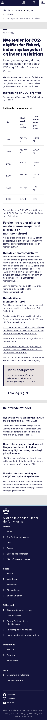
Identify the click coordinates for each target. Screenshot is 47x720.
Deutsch (11, 655)
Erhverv (18, 10)
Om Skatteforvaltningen (18, 537)
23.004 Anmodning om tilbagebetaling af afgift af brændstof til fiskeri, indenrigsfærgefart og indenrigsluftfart (22, 349)
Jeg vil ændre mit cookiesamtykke (23, 635)
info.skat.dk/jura (15, 680)
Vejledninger (13, 579)
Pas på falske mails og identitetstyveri (17, 622)
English (10, 649)
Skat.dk (6, 10)
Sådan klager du (15, 596)
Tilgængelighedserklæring (19, 610)
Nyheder (10, 14)
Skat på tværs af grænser (19, 559)
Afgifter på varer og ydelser (30, 10)
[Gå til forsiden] (2, 2)
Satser (10, 573)
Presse (10, 548)
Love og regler (18, 393)
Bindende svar (13, 590)
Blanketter (12, 584)
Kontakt (10, 531)
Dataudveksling (14, 615)
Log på (43, 3)
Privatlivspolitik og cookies (19, 630)
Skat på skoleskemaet (17, 554)
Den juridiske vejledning (18, 675)
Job (9, 543)
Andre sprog (12, 661)
